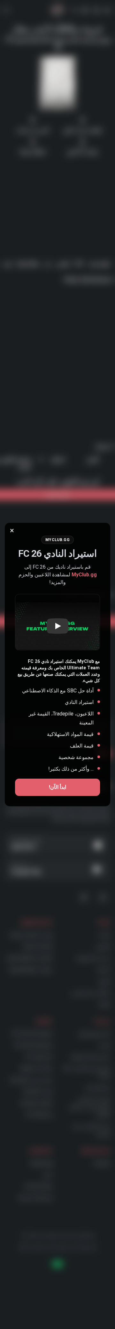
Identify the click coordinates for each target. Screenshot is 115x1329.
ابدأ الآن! (57, 787)
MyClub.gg (84, 575)
